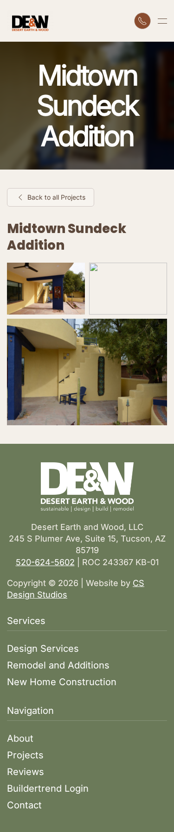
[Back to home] (30, 21)
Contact (24, 805)
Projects (25, 755)
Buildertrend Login (48, 788)
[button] (162, 21)
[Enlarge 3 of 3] (155, 330)
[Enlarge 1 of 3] (72, 274)
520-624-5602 (45, 562)
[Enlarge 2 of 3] (155, 274)
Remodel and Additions (58, 665)
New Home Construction (61, 681)
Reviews (25, 771)
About (20, 738)
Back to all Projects (56, 197)
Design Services (43, 648)
